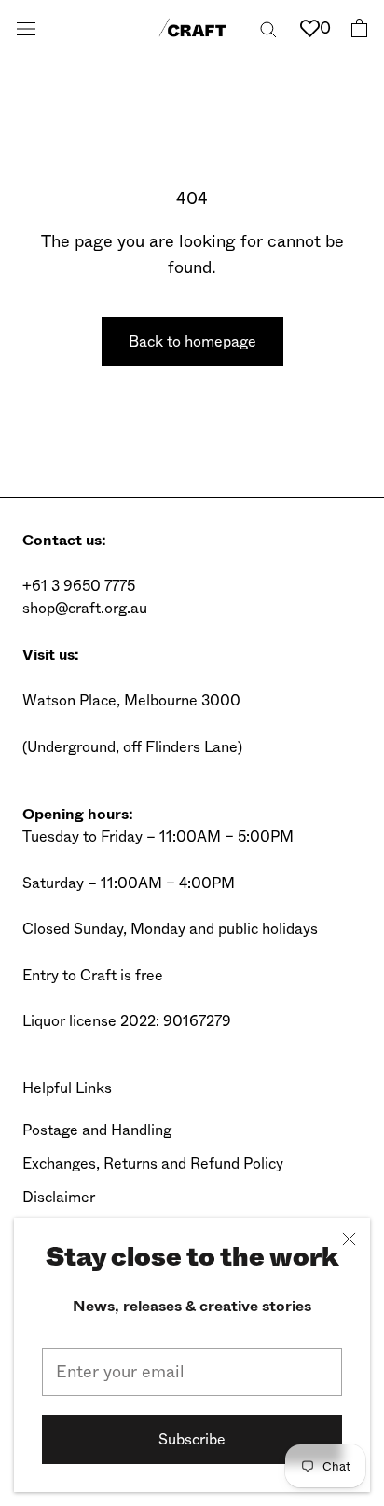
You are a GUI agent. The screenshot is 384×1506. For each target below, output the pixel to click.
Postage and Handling (96, 1130)
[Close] (349, 1239)
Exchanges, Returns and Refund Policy (152, 1163)
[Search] (268, 27)
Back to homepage (192, 341)
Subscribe (192, 1439)
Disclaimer (58, 1197)
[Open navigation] (26, 28)
